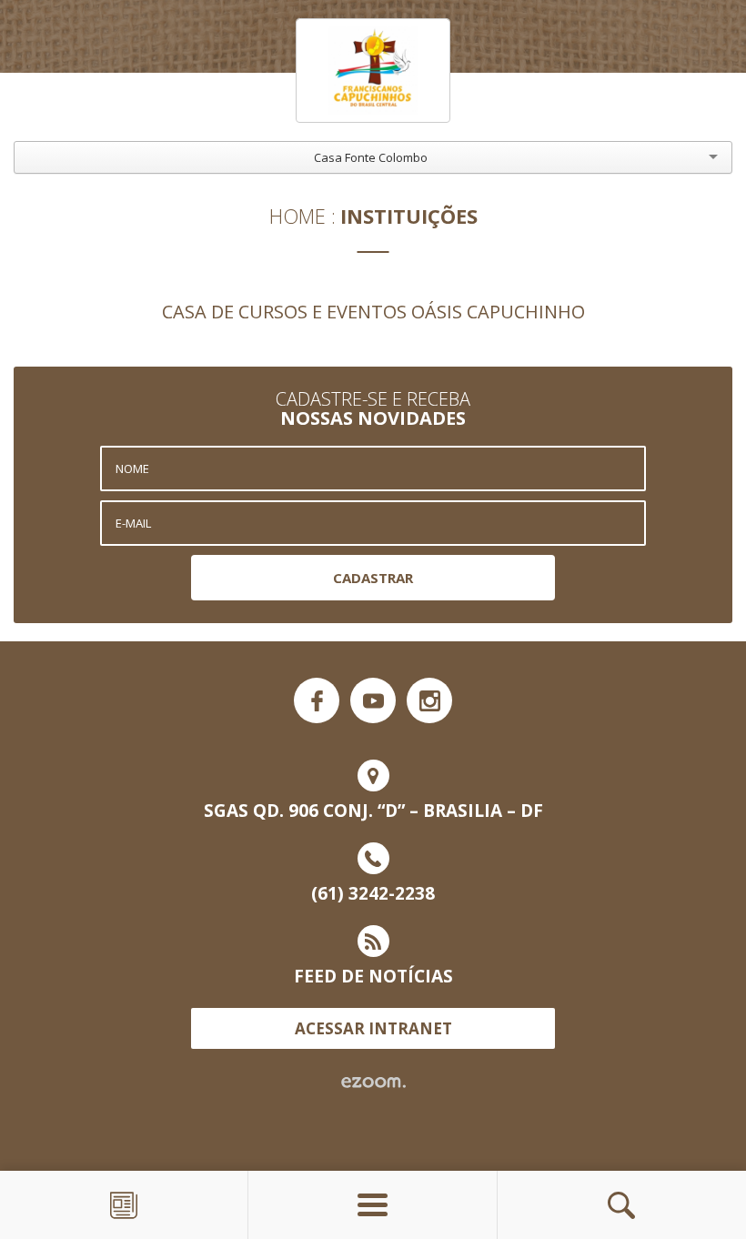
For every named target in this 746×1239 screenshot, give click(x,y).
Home (297, 216)
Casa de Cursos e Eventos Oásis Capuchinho (373, 311)
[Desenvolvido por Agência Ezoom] (373, 1082)
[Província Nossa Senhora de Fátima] (373, 70)
